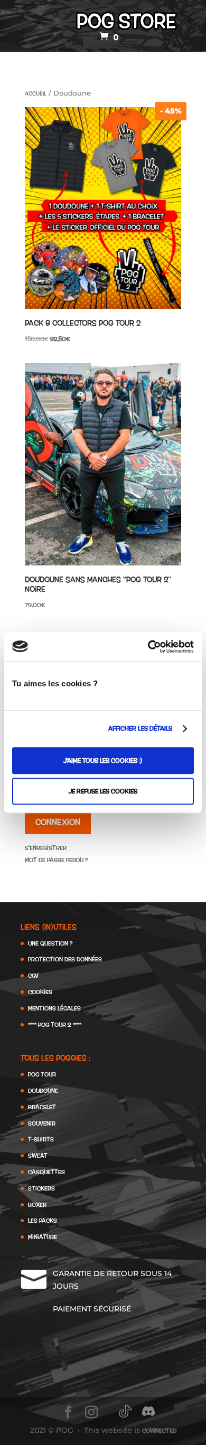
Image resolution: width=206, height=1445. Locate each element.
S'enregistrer (46, 847)
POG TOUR (42, 1074)
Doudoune (43, 1090)
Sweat (38, 1155)
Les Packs (42, 1220)
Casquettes (46, 1171)
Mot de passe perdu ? (56, 859)
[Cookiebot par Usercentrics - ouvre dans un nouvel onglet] (148, 647)
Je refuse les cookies (103, 791)
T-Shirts (41, 1139)
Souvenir (41, 1123)
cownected (159, 1430)
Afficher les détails (140, 728)
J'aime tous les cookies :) (103, 760)
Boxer (37, 1204)
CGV (33, 975)
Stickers (41, 1188)
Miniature (42, 1236)
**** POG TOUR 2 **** (54, 1024)
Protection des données (65, 959)
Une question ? (50, 943)
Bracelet (42, 1106)
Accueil (35, 93)
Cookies (40, 991)
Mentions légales (54, 1008)
